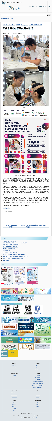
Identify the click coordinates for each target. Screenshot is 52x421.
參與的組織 (14, 406)
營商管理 (14, 367)
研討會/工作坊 (37, 393)
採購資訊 (37, 404)
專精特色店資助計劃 (37, 377)
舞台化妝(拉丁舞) (6, 250)
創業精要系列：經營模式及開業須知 (11, 245)
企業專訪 (37, 397)
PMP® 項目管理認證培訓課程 (9, 248)
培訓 (33, 6)
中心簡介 (14, 402)
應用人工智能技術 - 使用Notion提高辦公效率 (13, 258)
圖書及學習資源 (38, 370)
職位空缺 (37, 402)
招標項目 (37, 406)
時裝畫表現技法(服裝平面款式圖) (10, 252)
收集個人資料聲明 (34, 417)
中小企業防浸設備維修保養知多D (38, 381)
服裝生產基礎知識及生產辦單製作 (10, 247)
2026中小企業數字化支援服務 (37, 383)
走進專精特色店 (38, 379)
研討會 (40, 6)
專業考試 (37, 367)
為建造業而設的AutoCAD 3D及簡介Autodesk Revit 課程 (15, 256)
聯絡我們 (14, 408)
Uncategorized (6, 208)
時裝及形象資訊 (14, 395)
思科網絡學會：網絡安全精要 (9, 241)
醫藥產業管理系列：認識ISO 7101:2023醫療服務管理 (15, 243)
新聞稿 (14, 410)
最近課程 (4, 238)
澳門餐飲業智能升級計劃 (37, 387)
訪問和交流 (14, 404)
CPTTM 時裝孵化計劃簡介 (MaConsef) (14, 393)
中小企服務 (38, 375)
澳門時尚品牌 (14, 397)
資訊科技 (14, 375)
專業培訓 (37, 365)
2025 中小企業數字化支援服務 (37, 385)
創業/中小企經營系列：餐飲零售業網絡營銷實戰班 (14, 254)
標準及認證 (14, 365)
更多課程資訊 (6, 260)
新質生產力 (38, 395)
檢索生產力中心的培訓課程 (7, 18)
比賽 (37, 6)
